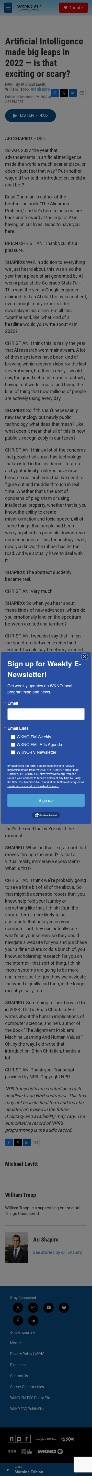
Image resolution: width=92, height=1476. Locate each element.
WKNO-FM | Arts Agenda (39, 744)
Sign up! (46, 800)
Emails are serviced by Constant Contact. (33, 786)
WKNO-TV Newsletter (36, 752)
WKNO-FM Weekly (34, 736)
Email (12, 703)
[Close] (86, 656)
